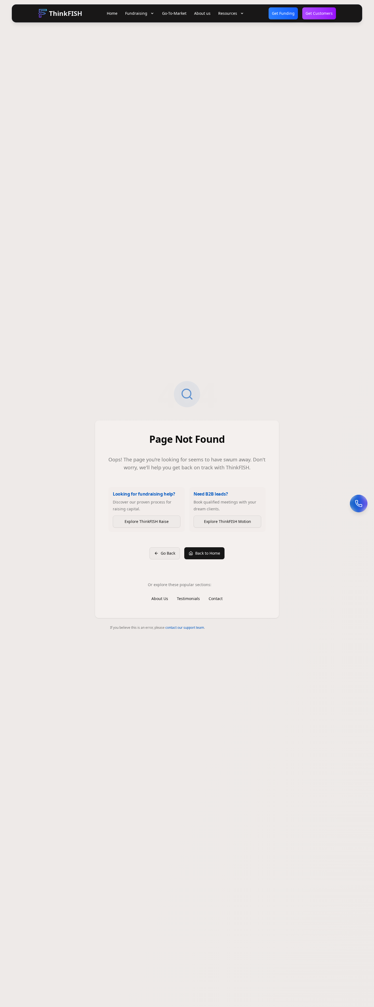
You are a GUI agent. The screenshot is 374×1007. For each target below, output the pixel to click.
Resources (227, 13)
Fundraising (136, 13)
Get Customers (319, 13)
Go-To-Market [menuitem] (174, 13)
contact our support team (184, 627)
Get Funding (283, 13)
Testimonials (188, 598)
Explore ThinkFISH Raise (147, 521)
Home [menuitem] (112, 13)
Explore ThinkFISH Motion (227, 521)
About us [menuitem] (202, 13)
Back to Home (207, 553)
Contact (216, 598)
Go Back (168, 553)
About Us (159, 598)
